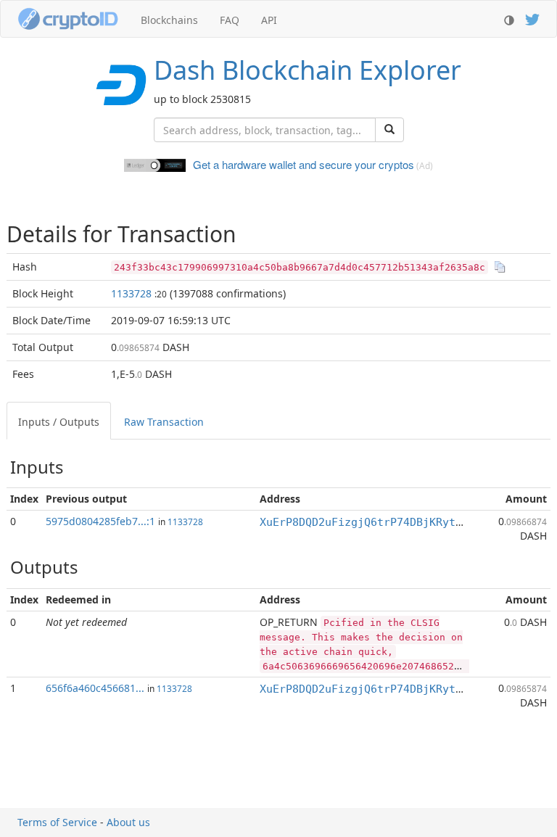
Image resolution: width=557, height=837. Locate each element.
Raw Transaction (164, 422)
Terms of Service (57, 822)
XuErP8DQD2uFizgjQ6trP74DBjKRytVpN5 (371, 522)
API (269, 20)
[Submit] (389, 129)
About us (128, 822)
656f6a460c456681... (95, 688)
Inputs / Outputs (58, 422)
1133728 (131, 293)
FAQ (229, 20)
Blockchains (169, 20)
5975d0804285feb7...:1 (100, 521)
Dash (307, 70)
